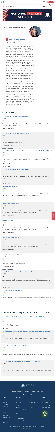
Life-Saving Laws (19, 402)
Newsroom (5, 422)
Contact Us (5, 406)
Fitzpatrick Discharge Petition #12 (10, 203)
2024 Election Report (20, 418)
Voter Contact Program (21, 416)
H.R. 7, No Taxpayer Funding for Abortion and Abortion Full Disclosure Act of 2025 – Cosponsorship (26, 317)
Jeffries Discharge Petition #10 (9, 186)
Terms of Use (31, 426)
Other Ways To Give (46, 407)
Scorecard (7, 6)
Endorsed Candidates (20, 421)
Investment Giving (46, 405)
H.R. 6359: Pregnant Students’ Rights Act (12, 290)
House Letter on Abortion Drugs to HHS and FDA (14, 345)
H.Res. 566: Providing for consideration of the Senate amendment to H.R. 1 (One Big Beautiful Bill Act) (27, 151)
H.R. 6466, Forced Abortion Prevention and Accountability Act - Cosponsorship (21, 361)
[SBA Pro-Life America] (5, 2)
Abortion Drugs (32, 400)
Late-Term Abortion (33, 405)
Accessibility (43, 426)
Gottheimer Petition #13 (8, 220)
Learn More (10, 131)
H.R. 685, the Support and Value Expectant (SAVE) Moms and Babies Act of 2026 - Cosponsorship (26, 331)
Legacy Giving (45, 402)
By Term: (5, 27)
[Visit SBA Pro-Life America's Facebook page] (23, 394)
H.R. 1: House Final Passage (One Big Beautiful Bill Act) (15, 169)
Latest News (5, 415)
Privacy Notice (37, 426)
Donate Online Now (46, 400)
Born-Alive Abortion (33, 407)
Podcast (4, 420)
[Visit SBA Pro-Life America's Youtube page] (28, 394)
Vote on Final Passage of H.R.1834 (10, 254)
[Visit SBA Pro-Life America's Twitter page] (26, 394)
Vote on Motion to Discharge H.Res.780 (11, 237)
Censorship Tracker (20, 407)
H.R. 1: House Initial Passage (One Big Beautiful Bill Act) (15, 133)
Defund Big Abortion (33, 402)
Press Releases (6, 417)
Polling (17, 405)
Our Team (5, 400)
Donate (50, 2)
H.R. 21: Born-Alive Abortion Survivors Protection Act (15, 116)
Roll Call (4, 131)
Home (4, 6)
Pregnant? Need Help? (21, 410)
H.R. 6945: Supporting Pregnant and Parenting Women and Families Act (19, 272)
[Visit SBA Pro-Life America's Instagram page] (31, 394)
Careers (4, 409)
